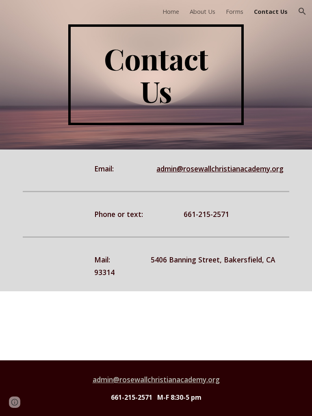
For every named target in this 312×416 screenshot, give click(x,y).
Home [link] (170, 11)
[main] (155, 74)
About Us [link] (202, 11)
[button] (302, 11)
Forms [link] (234, 11)
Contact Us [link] (271, 11)
